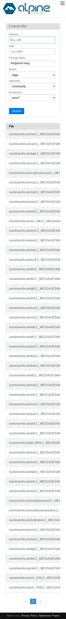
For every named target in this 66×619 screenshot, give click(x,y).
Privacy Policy (29, 615)
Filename (14, 34)
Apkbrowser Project (49, 615)
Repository (14, 80)
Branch (12, 69)
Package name (17, 57)
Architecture (15, 92)
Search (16, 111)
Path (11, 46)
